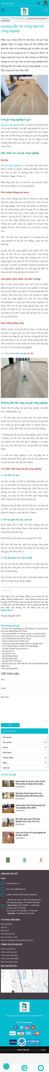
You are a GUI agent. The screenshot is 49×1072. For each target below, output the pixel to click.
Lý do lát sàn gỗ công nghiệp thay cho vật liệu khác (22, 643)
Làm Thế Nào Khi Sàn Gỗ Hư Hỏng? (16, 639)
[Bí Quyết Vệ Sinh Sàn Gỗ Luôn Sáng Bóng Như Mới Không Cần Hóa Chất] (8, 795)
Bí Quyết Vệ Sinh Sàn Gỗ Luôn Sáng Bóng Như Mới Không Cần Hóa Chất (29, 795)
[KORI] (24, 11)
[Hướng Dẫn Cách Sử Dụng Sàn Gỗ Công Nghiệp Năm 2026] (8, 808)
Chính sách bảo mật (9, 952)
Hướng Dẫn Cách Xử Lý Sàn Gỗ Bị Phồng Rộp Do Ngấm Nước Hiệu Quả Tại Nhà (30, 783)
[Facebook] (16, 1027)
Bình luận (5, 697)
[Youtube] (33, 1027)
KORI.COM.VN (7, 610)
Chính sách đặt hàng (9, 955)
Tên (3, 680)
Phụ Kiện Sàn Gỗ (8, 934)
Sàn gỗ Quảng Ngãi (10, 656)
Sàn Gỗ (4, 927)
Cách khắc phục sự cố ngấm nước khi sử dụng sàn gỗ (23, 636)
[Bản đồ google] (24, 981)
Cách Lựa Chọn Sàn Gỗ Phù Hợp (15, 641)
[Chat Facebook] (41, 1068)
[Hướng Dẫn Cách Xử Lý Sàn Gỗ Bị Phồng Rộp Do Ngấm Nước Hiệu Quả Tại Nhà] (8, 783)
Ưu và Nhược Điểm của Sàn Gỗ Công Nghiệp (20, 646)
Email (3, 688)
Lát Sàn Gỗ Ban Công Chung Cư (15, 648)
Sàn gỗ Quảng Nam (10, 658)
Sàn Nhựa (5, 931)
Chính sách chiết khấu (10, 959)
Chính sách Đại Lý (8, 949)
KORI (43, 1050)
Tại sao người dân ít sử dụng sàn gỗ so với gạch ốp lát (24, 634)
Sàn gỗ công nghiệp (10, 125)
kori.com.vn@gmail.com (16, 889)
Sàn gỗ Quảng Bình (10, 668)
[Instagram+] (27, 1027)
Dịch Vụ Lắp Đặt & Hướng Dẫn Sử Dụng (17, 940)
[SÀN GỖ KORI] (41, 860)
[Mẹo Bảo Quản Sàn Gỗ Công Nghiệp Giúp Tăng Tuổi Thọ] (8, 822)
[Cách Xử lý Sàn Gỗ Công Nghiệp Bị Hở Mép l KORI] (8, 837)
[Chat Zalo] (24, 1068)
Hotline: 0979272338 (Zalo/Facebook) (22, 895)
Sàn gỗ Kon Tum (8, 653)
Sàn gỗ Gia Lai (8, 651)
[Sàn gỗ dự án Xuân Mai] (8, 860)
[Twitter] (22, 1027)
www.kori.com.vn (13, 883)
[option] (24, 860)
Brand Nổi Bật (6, 924)
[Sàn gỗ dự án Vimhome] (24, 860)
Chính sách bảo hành (9, 962)
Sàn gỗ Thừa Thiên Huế (11, 661)
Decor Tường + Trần (9, 937)
